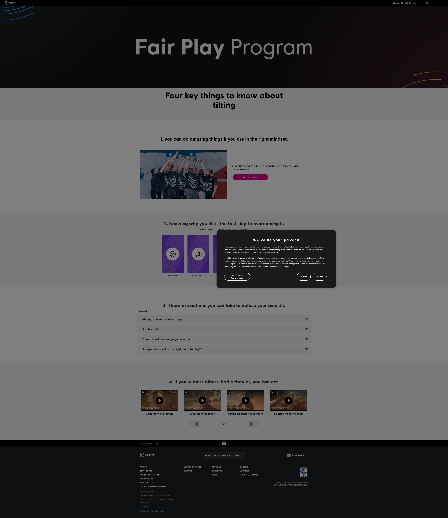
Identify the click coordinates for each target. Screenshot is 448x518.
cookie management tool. (267, 252)
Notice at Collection (292, 249)
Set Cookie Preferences (237, 276)
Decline (303, 276)
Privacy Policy (274, 249)
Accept (319, 276)
